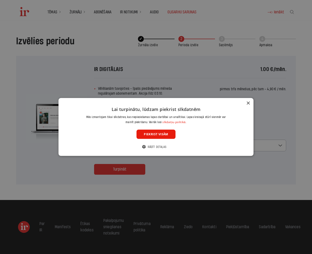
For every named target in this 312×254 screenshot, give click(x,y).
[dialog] (156, 127)
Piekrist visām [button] (156, 134)
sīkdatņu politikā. (174, 122)
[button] (156, 147)
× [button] (248, 103)
